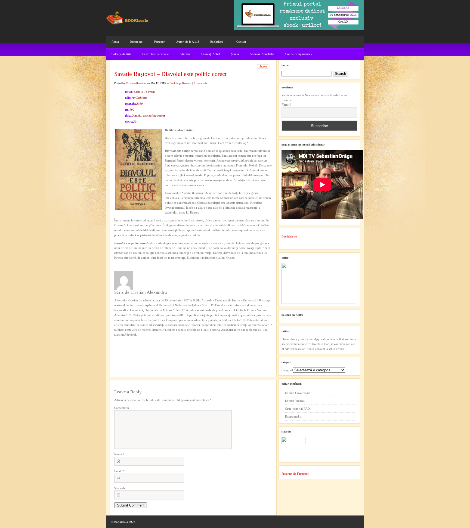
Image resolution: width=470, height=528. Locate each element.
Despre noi (136, 41)
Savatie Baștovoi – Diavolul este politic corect (170, 73)
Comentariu (121, 407)
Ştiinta (235, 53)
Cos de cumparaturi (298, 53)
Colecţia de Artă (121, 53)
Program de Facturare (295, 473)
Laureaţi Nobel (210, 53)
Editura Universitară (297, 392)
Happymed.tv (293, 416)
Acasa (115, 41)
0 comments (200, 83)
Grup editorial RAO (297, 408)
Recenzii (186, 83)
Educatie (185, 53)
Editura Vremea (295, 400)
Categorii (287, 370)
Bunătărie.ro (289, 236)
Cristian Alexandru (136, 83)
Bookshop (217, 41)
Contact (241, 41)
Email (119, 471)
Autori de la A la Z (187, 41)
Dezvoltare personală (155, 53)
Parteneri (159, 41)
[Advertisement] (143, 348)
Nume (119, 454)
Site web (119, 488)
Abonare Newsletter (262, 53)
